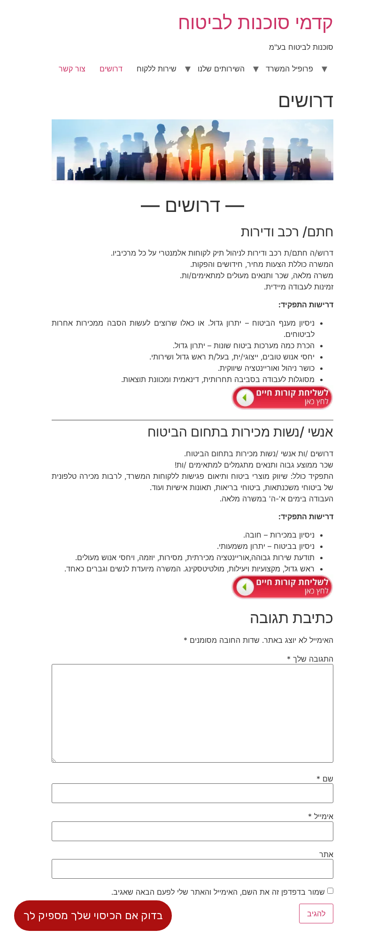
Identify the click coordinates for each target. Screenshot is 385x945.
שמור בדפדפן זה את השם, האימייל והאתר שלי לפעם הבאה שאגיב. (218, 892)
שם (324, 778)
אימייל (320, 816)
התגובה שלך (310, 659)
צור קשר (72, 68)
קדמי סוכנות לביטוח (255, 22)
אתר (326, 854)
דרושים (111, 68)
